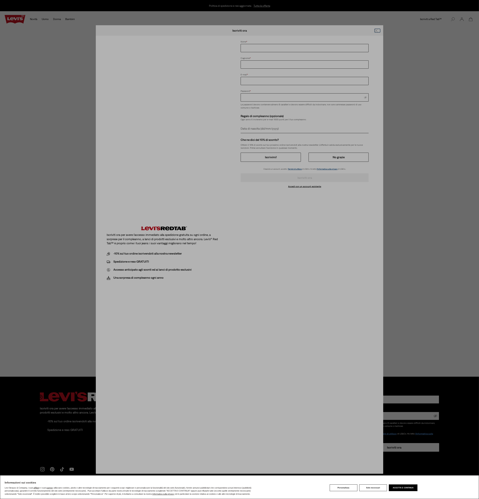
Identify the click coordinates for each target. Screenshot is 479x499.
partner (49, 488)
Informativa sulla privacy (163, 494)
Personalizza (343, 488)
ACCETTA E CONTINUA (403, 488)
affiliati (36, 488)
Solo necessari (373, 488)
